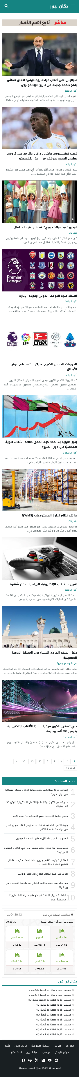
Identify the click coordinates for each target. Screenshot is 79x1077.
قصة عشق (16, 1052)
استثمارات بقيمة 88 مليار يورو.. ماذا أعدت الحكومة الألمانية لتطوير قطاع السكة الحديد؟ (37, 862)
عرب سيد (45, 1052)
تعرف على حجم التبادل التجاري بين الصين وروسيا (43, 873)
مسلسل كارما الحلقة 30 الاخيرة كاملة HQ (49, 1000)
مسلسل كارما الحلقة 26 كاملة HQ (53, 1019)
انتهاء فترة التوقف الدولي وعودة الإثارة (48, 296)
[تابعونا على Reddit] (56, 1060)
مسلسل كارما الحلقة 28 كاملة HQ (53, 1009)
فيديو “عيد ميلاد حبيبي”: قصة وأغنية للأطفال (45, 227)
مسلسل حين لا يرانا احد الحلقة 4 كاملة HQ (49, 995)
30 (23, 761)
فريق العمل (21, 1045)
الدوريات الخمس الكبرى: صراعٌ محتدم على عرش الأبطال (44, 366)
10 (40, 761)
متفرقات (73, 233)
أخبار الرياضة (71, 91)
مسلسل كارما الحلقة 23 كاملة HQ (53, 1034)
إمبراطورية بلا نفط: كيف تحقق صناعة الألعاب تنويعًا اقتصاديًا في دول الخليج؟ (41, 444)
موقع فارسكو (62, 1052)
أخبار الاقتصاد (70, 452)
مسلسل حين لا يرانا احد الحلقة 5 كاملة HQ (49, 990)
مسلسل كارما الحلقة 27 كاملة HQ (53, 1014)
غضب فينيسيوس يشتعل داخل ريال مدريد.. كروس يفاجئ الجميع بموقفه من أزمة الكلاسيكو (42, 156)
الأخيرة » (70, 768)
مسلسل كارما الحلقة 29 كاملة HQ (53, 1004)
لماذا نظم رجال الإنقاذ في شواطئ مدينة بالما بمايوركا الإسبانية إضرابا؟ (37, 897)
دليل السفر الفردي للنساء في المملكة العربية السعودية (44, 655)
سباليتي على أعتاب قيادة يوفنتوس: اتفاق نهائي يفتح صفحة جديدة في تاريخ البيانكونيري (42, 82)
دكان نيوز (59, 6)
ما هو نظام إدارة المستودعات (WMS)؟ (49, 515)
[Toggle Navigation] (73, 6)
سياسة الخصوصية (40, 1045)
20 (31, 761)
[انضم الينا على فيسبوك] (23, 1060)
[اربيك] (39, 25)
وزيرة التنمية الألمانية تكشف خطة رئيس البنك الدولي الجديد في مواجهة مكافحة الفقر (36, 827)
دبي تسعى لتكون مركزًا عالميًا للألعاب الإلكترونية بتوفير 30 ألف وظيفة (42, 728)
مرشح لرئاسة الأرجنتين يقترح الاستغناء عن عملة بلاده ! (40, 816)
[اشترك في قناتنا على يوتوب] (49, 1060)
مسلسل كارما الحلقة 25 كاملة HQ (53, 1024)
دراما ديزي (31, 1052)
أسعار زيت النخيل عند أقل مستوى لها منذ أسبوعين (42, 838)
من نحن (57, 1045)
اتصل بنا (70, 1045)
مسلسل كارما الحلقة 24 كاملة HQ (53, 1029)
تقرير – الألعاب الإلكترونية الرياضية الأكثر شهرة (43, 584)
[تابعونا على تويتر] (36, 1060)
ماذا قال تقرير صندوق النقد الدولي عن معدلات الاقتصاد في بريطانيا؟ (37, 885)
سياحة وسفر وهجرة (67, 663)
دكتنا (7, 1045)
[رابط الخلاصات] (43, 1060)
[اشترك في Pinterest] (30, 1060)
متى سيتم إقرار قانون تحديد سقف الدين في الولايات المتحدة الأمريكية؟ (36, 850)
